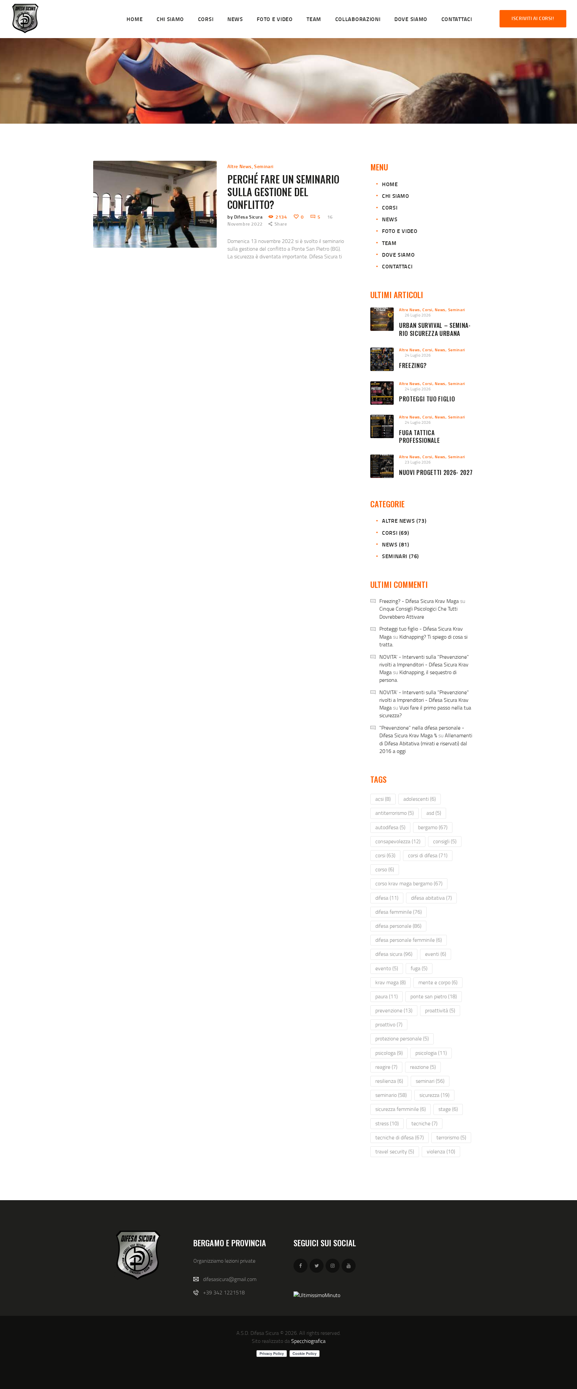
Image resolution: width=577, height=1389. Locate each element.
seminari (430, 1081)
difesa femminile (398, 911)
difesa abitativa (431, 897)
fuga (419, 968)
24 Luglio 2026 (418, 355)
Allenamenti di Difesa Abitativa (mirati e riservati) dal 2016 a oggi (425, 743)
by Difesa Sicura (245, 217)
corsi (385, 855)
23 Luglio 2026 (418, 462)
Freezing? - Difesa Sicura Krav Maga (419, 601)
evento (386, 968)
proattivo (388, 1024)
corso (384, 869)
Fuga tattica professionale (419, 437)
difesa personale (398, 925)
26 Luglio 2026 (418, 315)
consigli (444, 841)
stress (387, 1123)
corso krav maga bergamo (408, 883)
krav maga (390, 982)
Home (390, 184)
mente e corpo (437, 982)
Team (389, 243)
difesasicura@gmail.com (229, 1279)
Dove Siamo (398, 254)
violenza (441, 1151)
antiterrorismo (394, 812)
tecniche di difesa (399, 1137)
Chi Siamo (395, 196)
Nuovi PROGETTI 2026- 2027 (435, 473)
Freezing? (413, 366)
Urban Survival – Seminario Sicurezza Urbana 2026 (434, 333)
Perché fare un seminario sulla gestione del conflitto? (283, 192)
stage (448, 1109)
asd (433, 812)
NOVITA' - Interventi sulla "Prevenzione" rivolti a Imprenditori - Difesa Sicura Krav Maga (424, 664)
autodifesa (390, 827)
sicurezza (434, 1095)
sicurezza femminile (400, 1109)
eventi (435, 954)
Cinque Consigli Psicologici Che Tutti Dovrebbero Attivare (418, 612)
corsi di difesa (427, 855)
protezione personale (402, 1038)
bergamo (432, 827)
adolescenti (419, 798)
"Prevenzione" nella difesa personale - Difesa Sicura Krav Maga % (421, 731)
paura (386, 996)
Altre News (239, 166)
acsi (383, 798)
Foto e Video (399, 231)
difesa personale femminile (408, 939)
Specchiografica (308, 1341)
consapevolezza (397, 841)
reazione (423, 1066)
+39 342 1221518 (224, 1292)
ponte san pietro (433, 996)
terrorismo (451, 1137)
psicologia (431, 1052)
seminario (391, 1095)
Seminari (263, 166)
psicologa (389, 1052)
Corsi (389, 207)
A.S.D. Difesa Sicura (257, 1333)
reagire (386, 1066)
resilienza (389, 1081)
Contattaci (397, 266)
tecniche (424, 1123)
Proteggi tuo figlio (427, 399)
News (389, 219)
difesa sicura (393, 954)
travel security (394, 1151)
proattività (440, 1010)
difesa (386, 897)
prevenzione (393, 1010)
